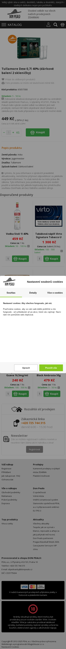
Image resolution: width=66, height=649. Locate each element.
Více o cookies (55, 292)
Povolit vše (51, 368)
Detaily (33, 292)
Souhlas (11, 292)
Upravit (26, 368)
